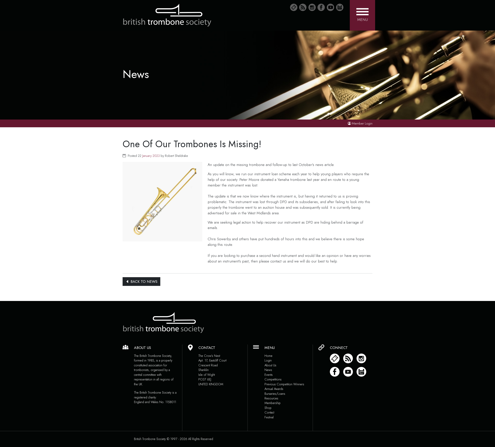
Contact (269, 412)
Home (268, 356)
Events (269, 375)
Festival (269, 417)
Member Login (362, 123)
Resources (271, 398)
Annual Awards (274, 389)
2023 (156, 155)
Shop (268, 408)
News (268, 370)
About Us (270, 365)
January (147, 155)
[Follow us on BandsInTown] (339, 7)
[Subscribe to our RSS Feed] (302, 7)
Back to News (143, 281)
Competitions (273, 379)
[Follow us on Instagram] (312, 7)
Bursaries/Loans (275, 393)
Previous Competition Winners (284, 384)
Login (268, 360)
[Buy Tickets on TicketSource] (293, 7)
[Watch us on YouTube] (330, 7)
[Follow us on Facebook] (321, 7)
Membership (273, 403)
